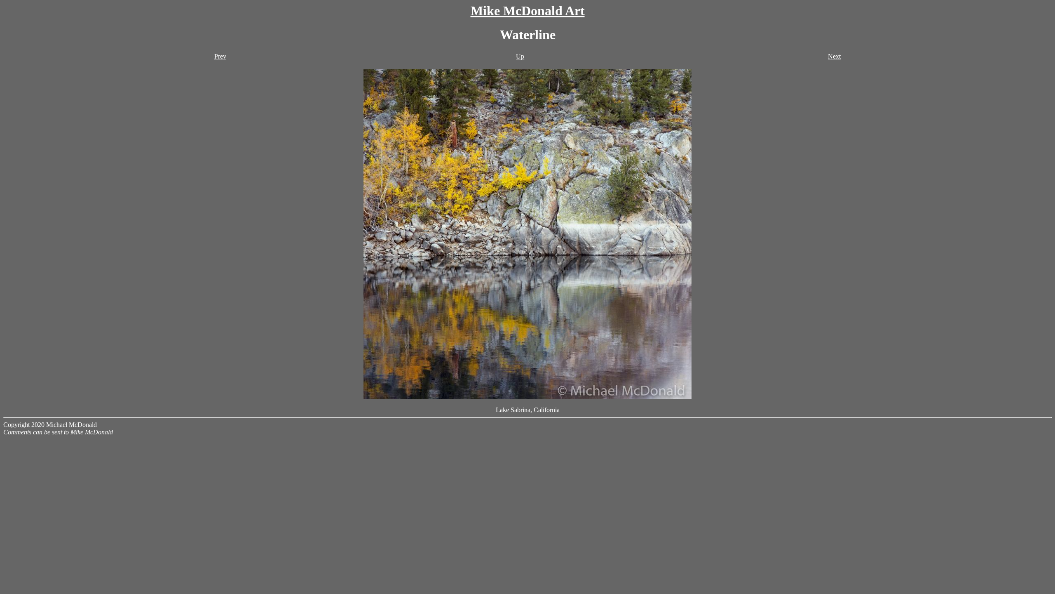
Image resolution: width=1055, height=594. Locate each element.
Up (520, 56)
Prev (220, 56)
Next (834, 56)
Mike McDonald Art (528, 10)
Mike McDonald (91, 432)
